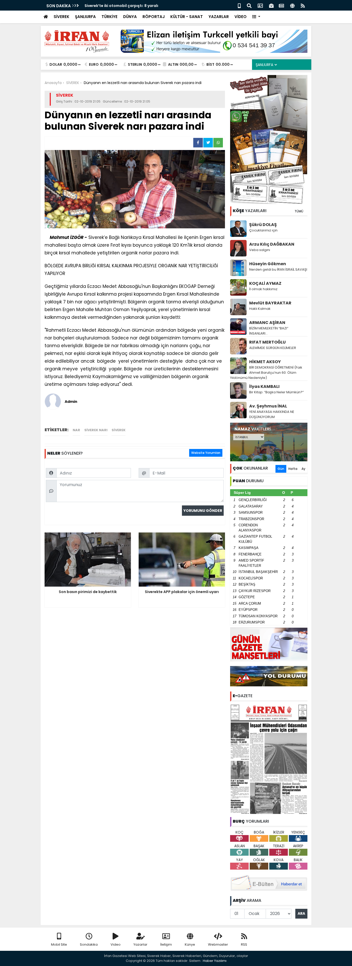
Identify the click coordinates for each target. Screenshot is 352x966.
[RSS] (302, 5)
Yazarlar (140, 944)
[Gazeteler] (281, 5)
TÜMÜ (299, 211)
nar (76, 430)
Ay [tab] (303, 469)
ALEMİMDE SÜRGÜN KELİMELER (272, 347)
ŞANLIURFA (85, 16)
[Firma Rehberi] (271, 5)
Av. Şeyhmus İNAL (268, 406)
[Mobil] (239, 5)
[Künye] (292, 5)
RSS (244, 944)
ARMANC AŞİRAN (267, 323)
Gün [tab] (281, 469)
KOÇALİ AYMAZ (265, 283)
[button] (256, 16)
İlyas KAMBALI (264, 386)
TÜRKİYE (110, 16)
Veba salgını (259, 249)
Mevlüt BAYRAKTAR (270, 303)
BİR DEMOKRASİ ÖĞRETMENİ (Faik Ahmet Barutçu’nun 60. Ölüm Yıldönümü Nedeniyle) (266, 372)
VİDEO (240, 16)
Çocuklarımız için (263, 230)
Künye (190, 944)
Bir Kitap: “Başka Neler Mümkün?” (276, 392)
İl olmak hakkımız (263, 289)
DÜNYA (130, 16)
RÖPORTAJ (154, 16)
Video (116, 944)
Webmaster (218, 944)
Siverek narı (95, 430)
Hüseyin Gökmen (267, 264)
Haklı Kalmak (260, 308)
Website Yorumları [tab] (205, 453)
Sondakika (89, 944)
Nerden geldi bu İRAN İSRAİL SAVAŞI (278, 269)
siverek (118, 430)
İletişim (166, 944)
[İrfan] (268, 758)
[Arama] (249, 5)
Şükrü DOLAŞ (263, 225)
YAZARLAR (218, 16)
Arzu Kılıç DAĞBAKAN (271, 244)
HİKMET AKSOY (265, 362)
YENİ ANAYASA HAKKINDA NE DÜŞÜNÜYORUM (271, 414)
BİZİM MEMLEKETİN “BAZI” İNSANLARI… (268, 331)
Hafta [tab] (292, 469)
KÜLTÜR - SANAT (186, 16)
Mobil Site (59, 944)
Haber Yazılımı (215, 960)
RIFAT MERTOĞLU (267, 342)
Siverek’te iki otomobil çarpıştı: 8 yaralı (121, 5)
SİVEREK (61, 16)
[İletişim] (260, 5)
